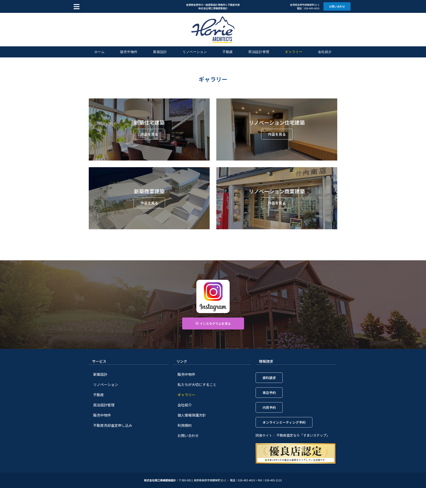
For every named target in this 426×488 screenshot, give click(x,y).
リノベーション (195, 52)
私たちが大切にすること (197, 384)
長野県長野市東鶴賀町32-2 (304, 4)
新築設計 (160, 52)
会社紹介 (325, 52)
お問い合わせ (188, 435)
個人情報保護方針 (192, 415)
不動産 (228, 52)
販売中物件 (129, 52)
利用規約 (185, 425)
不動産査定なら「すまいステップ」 (303, 435)
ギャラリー (293, 52)
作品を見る (149, 134)
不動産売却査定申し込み (112, 425)
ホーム (99, 52)
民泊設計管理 (258, 52)
